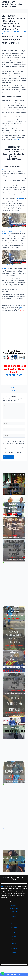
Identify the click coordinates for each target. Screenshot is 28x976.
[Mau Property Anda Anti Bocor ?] (14, 794)
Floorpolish (14, 911)
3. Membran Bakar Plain (8, 264)
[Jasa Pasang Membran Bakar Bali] (14, 528)
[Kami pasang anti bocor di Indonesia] (14, 817)
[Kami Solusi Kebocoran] (14, 617)
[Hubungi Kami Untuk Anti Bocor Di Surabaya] (14, 572)
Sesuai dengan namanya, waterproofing (12, 231)
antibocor (21, 307)
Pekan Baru (14, 959)
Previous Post (14, 387)
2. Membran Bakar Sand (8, 228)
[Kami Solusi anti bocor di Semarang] (14, 772)
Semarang (14, 923)
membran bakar (20, 198)
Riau (14, 956)
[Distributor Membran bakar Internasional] (14, 484)
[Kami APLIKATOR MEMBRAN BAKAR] (14, 639)
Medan (14, 943)
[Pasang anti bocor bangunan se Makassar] (14, 728)
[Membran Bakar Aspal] (14, 506)
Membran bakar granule (8, 169)
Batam (14, 940)
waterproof (15, 111)
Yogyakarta (14, 927)
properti (13, 305)
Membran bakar (6, 268)
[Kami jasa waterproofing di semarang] (14, 706)
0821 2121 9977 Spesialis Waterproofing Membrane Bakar (11, 4)
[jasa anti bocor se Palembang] (14, 839)
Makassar (14, 952)
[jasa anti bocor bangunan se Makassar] (14, 861)
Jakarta (14, 916)
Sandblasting (14, 905)
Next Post (14, 390)
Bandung (14, 920)
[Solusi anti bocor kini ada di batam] (14, 750)
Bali (14, 932)
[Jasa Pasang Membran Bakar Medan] (14, 550)
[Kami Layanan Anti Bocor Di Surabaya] (14, 661)
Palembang (14, 948)
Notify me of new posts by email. (12, 452)
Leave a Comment (6, 31)
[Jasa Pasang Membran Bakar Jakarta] (14, 595)
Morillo (2, 886)
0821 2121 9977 (14, 375)
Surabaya (14, 936)
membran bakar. (17, 139)
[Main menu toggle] (25, 4)
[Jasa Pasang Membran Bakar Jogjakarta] (14, 683)
